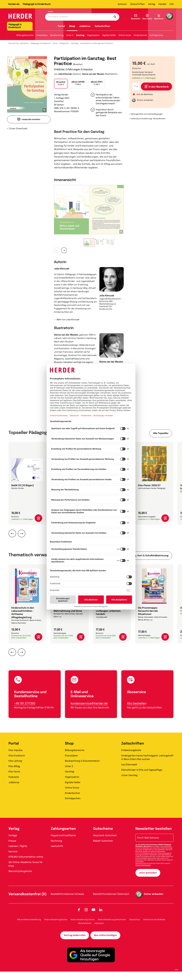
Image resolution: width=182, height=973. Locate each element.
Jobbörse (84, 26)
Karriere (13, 851)
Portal (61, 26)
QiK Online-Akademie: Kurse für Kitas (26, 864)
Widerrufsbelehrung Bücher (55, 920)
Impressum (99, 923)
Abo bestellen (136, 703)
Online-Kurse (125, 35)
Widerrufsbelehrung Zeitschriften (112, 920)
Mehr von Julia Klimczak (68, 320)
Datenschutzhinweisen (143, 865)
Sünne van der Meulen (93, 74)
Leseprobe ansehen (31, 120)
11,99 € (78, 83)
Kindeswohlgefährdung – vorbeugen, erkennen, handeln (110, 611)
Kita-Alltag (14, 766)
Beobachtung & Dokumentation (82, 761)
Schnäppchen (156, 35)
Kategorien (64, 43)
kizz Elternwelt (129, 764)
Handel (162, 4)
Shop (72, 26)
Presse (12, 841)
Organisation (93, 35)
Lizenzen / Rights (18, 846)
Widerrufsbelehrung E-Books (82, 920)
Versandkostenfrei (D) (27, 894)
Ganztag (80, 35)
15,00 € (61, 83)
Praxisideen (42, 35)
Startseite (24, 43)
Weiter (64, 250)
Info (172, 4)
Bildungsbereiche (25, 35)
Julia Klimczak (65, 74)
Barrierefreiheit (84, 923)
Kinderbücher (140, 35)
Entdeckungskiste (131, 750)
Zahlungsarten (63, 829)
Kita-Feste (14, 771)
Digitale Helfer (109, 35)
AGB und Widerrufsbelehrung (29, 920)
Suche (50, 11)
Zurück (57, 250)
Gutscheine (103, 829)
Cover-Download (18, 128)
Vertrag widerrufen (75, 935)
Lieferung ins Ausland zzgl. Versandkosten (148, 119)
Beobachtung (57, 35)
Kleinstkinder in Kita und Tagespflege (141, 770)
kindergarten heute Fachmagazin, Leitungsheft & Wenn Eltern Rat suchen (147, 758)
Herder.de (13, 4)
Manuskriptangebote (20, 871)
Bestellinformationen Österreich (111, 894)
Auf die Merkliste (145, 95)
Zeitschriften (137, 4)
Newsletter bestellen (154, 829)
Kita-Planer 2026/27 (149, 485)
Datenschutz (134, 920)
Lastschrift (57, 846)
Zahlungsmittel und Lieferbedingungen (147, 114)
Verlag (151, 4)
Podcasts (14, 777)
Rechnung (56, 841)
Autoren (122, 4)
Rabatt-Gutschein (103, 841)
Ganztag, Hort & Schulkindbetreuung (147, 555)
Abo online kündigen (105, 935)
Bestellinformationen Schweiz (67, 894)
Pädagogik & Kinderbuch (37, 4)
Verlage (13, 835)
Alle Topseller (160, 433)
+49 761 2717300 (24, 703)
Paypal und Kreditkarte (63, 835)
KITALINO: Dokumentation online (26, 857)
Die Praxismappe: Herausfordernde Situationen (148, 611)
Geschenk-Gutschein (105, 835)
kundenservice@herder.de (89, 703)
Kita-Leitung (15, 761)
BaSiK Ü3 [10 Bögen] (22, 485)
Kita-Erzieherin (17, 756)
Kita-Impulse (15, 750)
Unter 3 (69, 35)
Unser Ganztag (129, 775)
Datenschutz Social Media (154, 920)
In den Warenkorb (159, 87)
